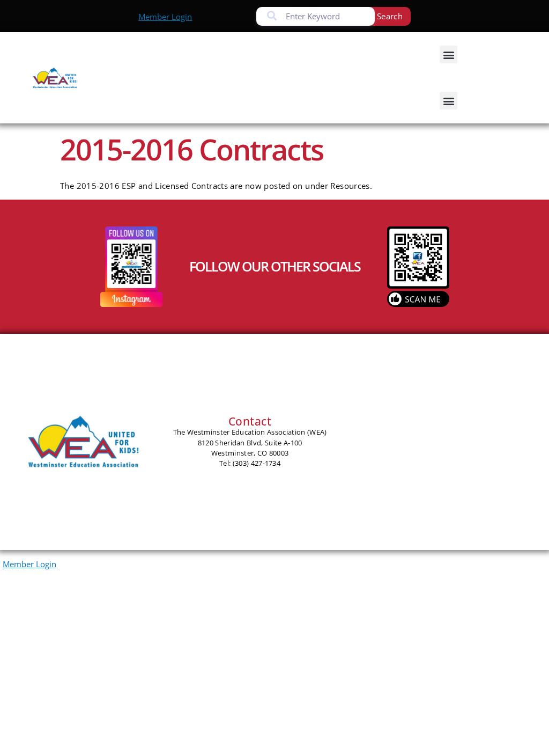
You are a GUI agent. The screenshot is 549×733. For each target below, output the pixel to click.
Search (390, 16)
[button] (448, 54)
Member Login (165, 16)
